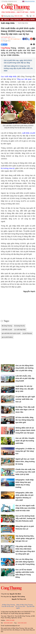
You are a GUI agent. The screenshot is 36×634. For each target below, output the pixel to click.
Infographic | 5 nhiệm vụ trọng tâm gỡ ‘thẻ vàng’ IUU (25, 451)
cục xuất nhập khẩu (20, 329)
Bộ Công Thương (7, 325)
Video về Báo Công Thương (24, 604)
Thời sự (6, 19)
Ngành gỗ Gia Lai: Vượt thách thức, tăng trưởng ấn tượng (25, 461)
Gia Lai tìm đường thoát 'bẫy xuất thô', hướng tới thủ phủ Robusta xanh (25, 518)
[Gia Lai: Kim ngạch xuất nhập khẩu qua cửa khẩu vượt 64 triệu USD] (8, 508)
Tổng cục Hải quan (24, 79)
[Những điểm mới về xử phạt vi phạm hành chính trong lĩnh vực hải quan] (8, 430)
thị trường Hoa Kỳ (8, 168)
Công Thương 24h (15, 19)
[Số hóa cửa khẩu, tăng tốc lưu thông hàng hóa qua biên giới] (8, 420)
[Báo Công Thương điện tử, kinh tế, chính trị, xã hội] (15, 6)
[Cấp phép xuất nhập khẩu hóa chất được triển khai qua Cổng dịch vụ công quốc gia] (8, 549)
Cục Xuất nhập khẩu (9, 76)
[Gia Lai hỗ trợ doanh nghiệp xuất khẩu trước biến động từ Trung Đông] (8, 572)
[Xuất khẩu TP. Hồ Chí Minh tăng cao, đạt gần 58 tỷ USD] (8, 389)
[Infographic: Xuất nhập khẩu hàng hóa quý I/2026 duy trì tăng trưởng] (8, 482)
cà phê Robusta (27, 333)
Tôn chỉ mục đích (20, 606)
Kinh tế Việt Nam (22, 12)
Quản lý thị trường (29, 19)
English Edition (30, 1)
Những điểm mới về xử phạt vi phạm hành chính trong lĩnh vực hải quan (25, 430)
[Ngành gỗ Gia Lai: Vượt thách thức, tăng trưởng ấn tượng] (8, 461)
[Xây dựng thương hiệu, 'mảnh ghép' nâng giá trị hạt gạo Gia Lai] (8, 538)
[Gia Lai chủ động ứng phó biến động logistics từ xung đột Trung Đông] (8, 562)
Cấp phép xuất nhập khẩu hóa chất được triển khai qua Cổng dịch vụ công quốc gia (25, 550)
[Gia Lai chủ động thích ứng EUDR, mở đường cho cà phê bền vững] (8, 368)
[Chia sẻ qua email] (31, 44)
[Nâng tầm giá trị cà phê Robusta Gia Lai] (8, 529)
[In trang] (34, 44)
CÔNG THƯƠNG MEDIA (8, 12)
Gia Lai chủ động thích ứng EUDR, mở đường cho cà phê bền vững (24, 368)
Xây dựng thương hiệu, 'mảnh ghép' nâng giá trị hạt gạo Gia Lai (25, 538)
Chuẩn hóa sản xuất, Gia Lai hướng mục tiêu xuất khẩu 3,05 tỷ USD (25, 471)
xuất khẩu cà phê (28, 133)
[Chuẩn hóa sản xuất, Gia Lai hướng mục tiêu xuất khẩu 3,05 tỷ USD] (8, 472)
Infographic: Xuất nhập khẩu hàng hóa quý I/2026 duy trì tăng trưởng (25, 483)
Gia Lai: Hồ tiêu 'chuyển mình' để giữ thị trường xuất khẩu (25, 440)
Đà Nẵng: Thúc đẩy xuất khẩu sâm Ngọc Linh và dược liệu (25, 409)
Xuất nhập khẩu (8, 23)
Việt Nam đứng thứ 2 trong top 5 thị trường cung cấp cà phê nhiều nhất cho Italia (18, 68)
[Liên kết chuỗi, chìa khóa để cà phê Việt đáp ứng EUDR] (8, 378)
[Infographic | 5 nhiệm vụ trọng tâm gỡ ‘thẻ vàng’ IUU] (8, 451)
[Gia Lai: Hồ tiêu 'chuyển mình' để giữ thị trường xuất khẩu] (8, 441)
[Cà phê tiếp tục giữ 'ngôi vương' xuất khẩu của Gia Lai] (8, 399)
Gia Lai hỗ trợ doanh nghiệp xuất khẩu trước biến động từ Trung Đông (25, 573)
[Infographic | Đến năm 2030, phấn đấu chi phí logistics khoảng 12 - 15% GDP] (8, 495)
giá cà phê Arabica (7, 337)
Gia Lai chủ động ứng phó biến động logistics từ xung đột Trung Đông (25, 561)
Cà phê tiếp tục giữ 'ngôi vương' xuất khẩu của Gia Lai (25, 399)
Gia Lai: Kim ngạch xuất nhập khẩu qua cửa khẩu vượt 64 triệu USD (25, 508)
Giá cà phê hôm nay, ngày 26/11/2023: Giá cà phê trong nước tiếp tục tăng (18, 61)
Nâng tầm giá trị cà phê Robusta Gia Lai (25, 527)
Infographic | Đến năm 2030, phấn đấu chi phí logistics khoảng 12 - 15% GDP (24, 496)
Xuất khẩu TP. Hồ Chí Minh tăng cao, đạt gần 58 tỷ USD (25, 388)
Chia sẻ (5, 44)
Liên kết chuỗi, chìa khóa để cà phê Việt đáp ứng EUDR (25, 378)
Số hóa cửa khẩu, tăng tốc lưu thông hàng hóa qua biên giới (25, 420)
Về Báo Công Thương (8, 604)
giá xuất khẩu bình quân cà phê (11, 333)
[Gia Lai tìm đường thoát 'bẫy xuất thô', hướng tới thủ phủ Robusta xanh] (8, 518)
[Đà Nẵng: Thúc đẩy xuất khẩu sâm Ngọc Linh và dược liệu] (8, 410)
